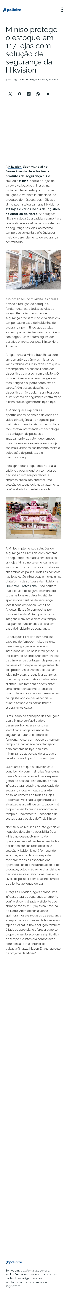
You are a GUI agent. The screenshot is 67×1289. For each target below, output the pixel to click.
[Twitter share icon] (10, 91)
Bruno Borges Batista (33, 79)
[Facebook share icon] (19, 91)
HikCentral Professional (22, 586)
